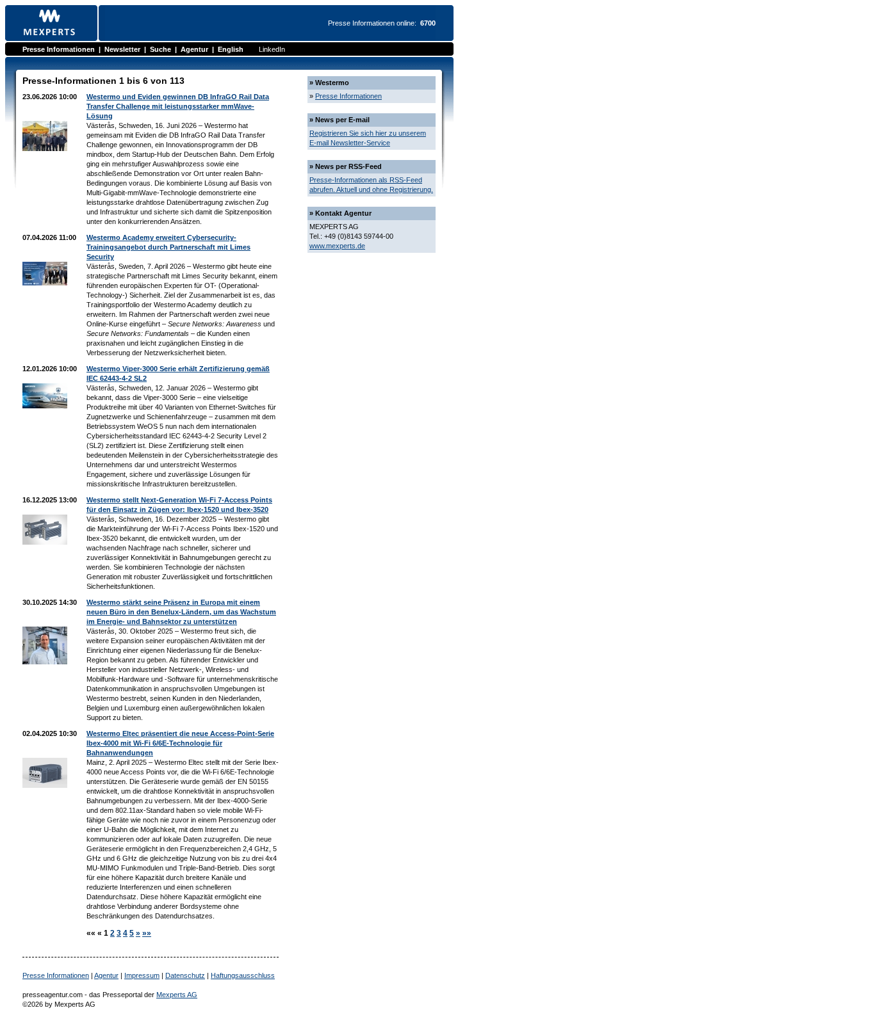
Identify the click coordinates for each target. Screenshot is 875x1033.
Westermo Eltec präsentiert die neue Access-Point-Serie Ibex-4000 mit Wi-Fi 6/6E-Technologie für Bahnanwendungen (180, 743)
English (230, 49)
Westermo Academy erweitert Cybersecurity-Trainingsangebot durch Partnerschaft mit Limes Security (168, 247)
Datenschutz (185, 975)
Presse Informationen (58, 49)
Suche (160, 49)
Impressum (141, 975)
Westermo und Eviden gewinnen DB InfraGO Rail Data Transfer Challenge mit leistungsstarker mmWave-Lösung (177, 106)
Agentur (194, 49)
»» (146, 933)
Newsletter (122, 49)
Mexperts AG (176, 994)
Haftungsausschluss (243, 975)
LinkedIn (272, 49)
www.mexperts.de (337, 246)
